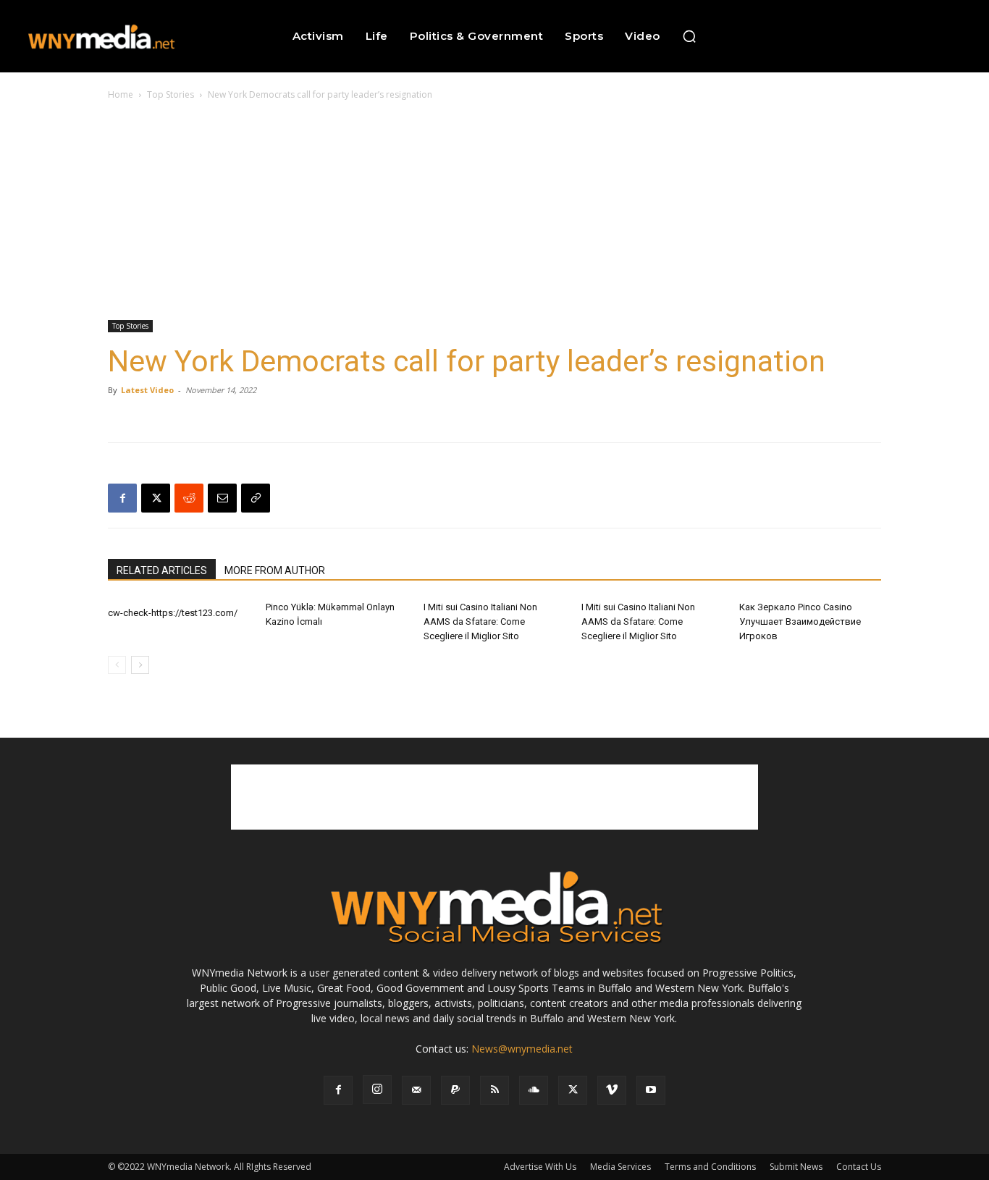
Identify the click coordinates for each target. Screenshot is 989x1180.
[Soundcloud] (533, 1090)
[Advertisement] (494, 211)
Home (120, 94)
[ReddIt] (188, 498)
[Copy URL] (255, 498)
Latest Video (147, 389)
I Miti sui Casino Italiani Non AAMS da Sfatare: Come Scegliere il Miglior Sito (480, 621)
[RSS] (494, 1090)
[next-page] (140, 665)
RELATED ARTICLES (162, 570)
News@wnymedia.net (522, 1048)
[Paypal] (455, 1090)
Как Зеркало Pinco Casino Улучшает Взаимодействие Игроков (800, 621)
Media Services (620, 1166)
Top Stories (170, 94)
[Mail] (416, 1090)
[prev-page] (117, 665)
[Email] (222, 498)
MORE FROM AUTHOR (274, 570)
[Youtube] (650, 1090)
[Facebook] (122, 498)
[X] (155, 498)
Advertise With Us (540, 1166)
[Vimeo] (611, 1090)
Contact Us (858, 1166)
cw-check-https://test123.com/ (172, 612)
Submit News (796, 1166)
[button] (689, 36)
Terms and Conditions (710, 1166)
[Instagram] (377, 1089)
